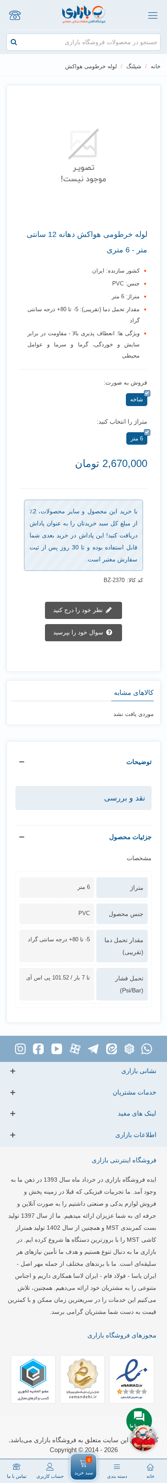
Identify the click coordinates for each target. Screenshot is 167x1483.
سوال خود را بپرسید (79, 631)
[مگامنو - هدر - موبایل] (152, 15)
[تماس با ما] (14, 15)
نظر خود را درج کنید (78, 609)
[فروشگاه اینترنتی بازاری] (84, 14)
